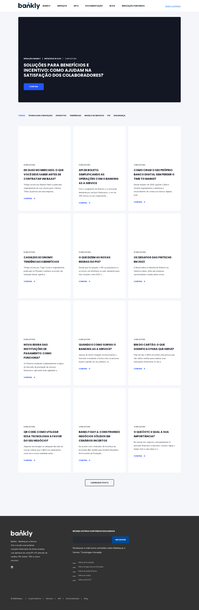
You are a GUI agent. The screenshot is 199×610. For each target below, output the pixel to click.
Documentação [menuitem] (94, 5)
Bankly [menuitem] (46, 5)
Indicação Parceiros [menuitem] (133, 5)
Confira (33, 86)
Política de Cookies (84, 575)
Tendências (75, 115)
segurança (119, 115)
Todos (21, 115)
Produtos (61, 115)
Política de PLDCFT (85, 580)
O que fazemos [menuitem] (34, 598)
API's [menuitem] (76, 5)
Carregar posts (99, 482)
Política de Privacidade (86, 562)
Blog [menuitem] (112, 5)
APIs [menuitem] (59, 598)
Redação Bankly (32, 58)
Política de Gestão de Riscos (87, 571)
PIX (108, 115)
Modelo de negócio (94, 115)
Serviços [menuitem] (62, 5)
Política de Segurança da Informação (90, 567)
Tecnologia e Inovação (40, 115)
